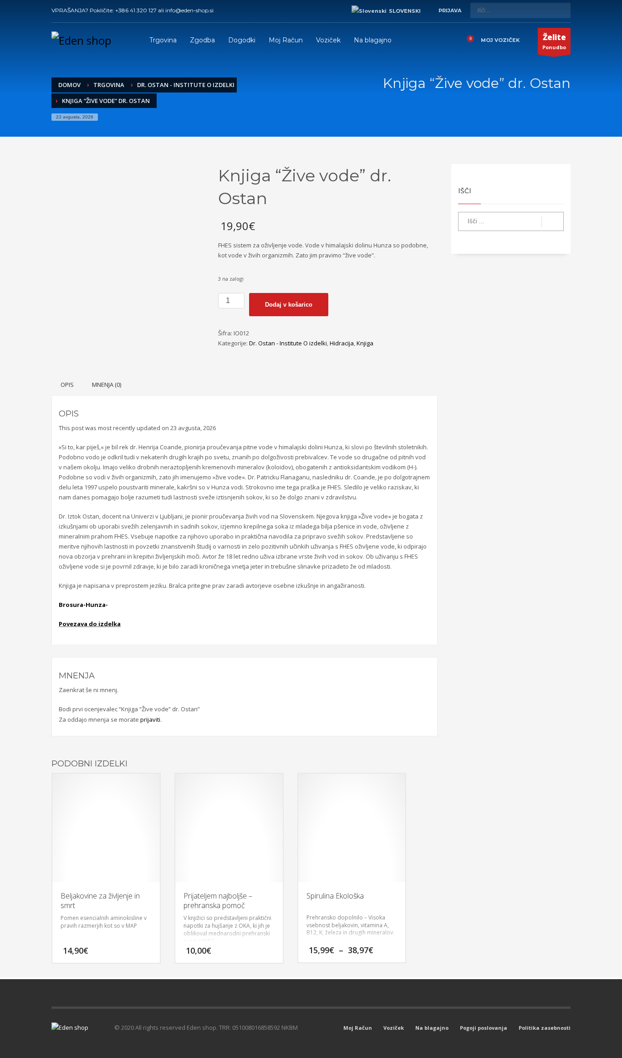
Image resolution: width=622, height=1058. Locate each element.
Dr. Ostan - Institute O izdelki (288, 343)
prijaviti (150, 719)
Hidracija (342, 343)
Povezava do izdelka (90, 624)
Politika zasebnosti (545, 1027)
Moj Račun (357, 1027)
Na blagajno (432, 1027)
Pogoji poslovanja (483, 1027)
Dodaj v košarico (288, 304)
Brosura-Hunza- (83, 605)
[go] (561, 10)
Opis (67, 384)
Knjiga (365, 343)
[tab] (67, 384)
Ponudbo (554, 41)
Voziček (393, 1027)
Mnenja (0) (106, 384)
